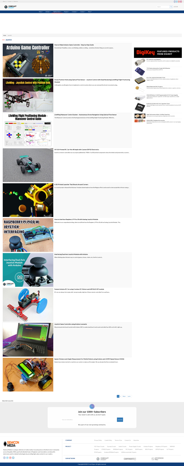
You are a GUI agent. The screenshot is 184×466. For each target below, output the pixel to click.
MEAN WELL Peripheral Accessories (156, 120)
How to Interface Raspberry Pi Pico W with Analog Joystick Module (76, 219)
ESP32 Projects (160, 449)
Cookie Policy (108, 440)
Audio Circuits (122, 446)
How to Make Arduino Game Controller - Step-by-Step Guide (74, 45)
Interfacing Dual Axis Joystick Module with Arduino (71, 254)
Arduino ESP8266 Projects (111, 452)
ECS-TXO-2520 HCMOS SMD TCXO (156, 77)
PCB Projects (97, 452)
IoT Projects (170, 449)
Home (4, 35)
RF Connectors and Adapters (154, 59)
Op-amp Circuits (111, 446)
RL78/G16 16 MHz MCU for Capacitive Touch (158, 103)
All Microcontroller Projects (128, 452)
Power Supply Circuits (135, 446)
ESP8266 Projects (118, 449)
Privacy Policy (98, 440)
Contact (10, 1)
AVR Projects (138, 449)
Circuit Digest (91, 464)
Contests (74, 11)
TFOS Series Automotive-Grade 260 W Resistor (158, 68)
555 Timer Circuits (99, 446)
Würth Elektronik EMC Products (155, 86)
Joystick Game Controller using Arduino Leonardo (70, 324)
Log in (176, 6)
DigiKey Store (56, 11)
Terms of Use (118, 440)
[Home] (12, 7)
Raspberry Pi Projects (161, 446)
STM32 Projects (106, 449)
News (40, 11)
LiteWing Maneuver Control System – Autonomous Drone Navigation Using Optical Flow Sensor (85, 114)
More (89, 11)
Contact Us (128, 440)
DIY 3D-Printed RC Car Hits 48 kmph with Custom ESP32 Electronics (76, 149)
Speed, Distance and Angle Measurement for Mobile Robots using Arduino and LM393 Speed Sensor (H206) (89, 359)
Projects (66, 11)
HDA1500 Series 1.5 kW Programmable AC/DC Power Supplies (162, 95)
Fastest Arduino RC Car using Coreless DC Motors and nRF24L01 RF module (79, 289)
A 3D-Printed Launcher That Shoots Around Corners (71, 184)
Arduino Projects (148, 446)
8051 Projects (149, 449)
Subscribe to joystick (7, 401)
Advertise (15, 1)
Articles (48, 11)
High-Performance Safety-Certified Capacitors (158, 114)
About (4, 1)
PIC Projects (129, 449)
